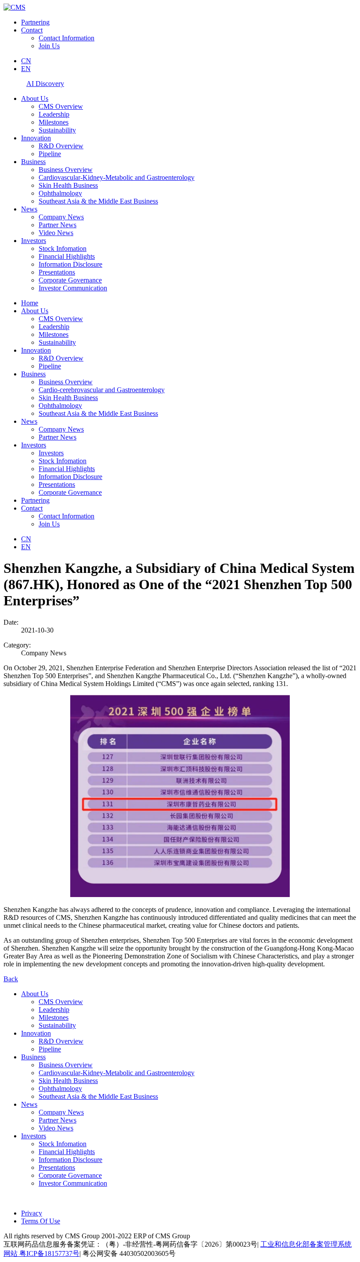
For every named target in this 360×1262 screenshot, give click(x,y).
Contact (32, 30)
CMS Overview (61, 106)
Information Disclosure (70, 264)
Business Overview (66, 169)
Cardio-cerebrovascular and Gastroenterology (102, 389)
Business (33, 161)
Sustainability (57, 130)
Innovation (36, 138)
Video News (56, 232)
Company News (61, 217)
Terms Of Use (40, 1221)
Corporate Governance (70, 280)
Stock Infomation (62, 248)
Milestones (53, 122)
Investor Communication (73, 288)
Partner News (57, 225)
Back (11, 979)
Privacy (31, 1213)
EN (26, 68)
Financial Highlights (67, 256)
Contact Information (66, 38)
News (29, 209)
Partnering (35, 22)
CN (26, 60)
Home (29, 303)
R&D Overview (61, 146)
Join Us (49, 46)
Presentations (57, 272)
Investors (33, 240)
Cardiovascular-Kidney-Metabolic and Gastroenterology (116, 177)
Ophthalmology (60, 193)
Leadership (54, 114)
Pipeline (50, 153)
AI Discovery (45, 83)
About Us (34, 98)
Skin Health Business (68, 185)
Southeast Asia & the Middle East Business (98, 201)
